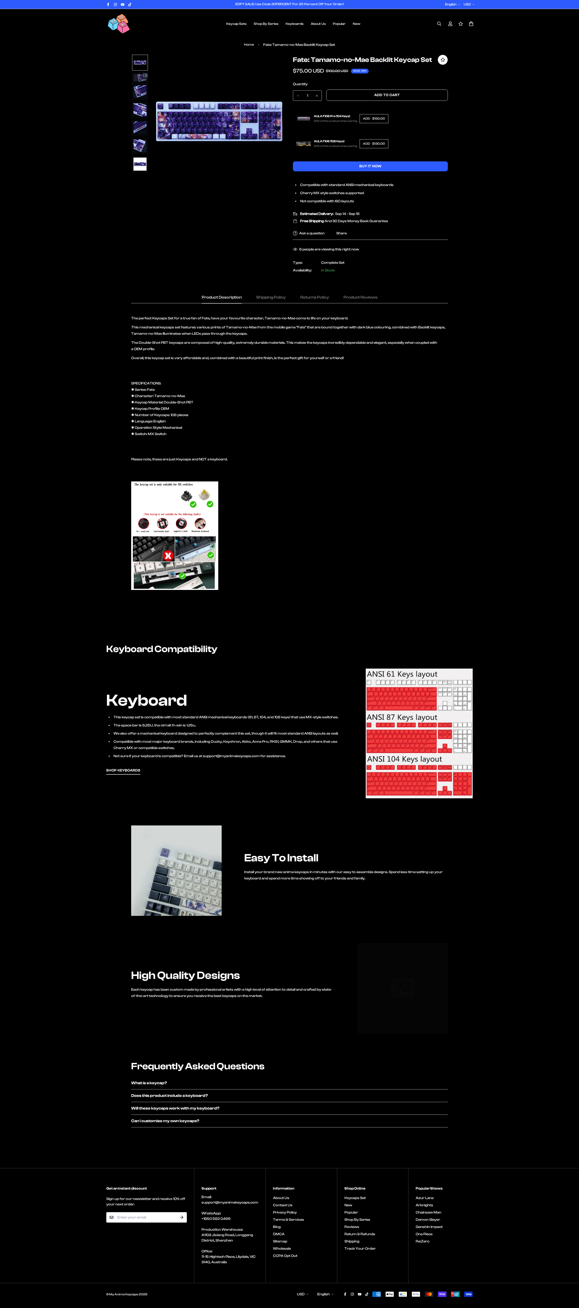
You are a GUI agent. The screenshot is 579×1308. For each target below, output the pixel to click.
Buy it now (370, 166)
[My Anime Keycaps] (118, 23)
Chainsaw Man (428, 1212)
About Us (318, 24)
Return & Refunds (359, 1234)
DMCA (279, 1234)
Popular (339, 24)
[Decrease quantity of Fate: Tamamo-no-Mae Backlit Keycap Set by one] (298, 96)
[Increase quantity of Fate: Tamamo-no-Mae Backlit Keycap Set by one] (317, 96)
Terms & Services (288, 1220)
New (356, 24)
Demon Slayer (428, 1220)
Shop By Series (266, 24)
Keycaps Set (355, 1198)
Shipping (351, 1241)
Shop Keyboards (123, 770)
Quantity (300, 84)
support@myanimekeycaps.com (230, 1202)
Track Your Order (360, 1249)
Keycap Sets (236, 24)
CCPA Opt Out (285, 1256)
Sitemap (280, 1241)
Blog (277, 1227)
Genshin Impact (429, 1227)
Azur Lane (425, 1198)
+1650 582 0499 (216, 1219)
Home (249, 45)
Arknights (424, 1205)
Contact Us (282, 1205)
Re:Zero (423, 1241)
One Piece (424, 1234)
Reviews (351, 1227)
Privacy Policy (285, 1212)
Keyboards (295, 24)
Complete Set (332, 263)
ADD (374, 118)
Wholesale (282, 1249)
